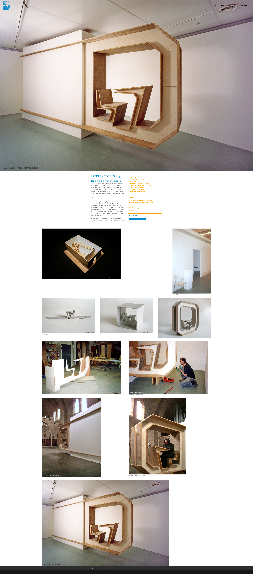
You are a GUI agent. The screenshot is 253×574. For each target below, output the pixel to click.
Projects (216, 5)
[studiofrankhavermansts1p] (105, 566)
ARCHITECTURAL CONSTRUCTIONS (137, 219)
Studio (228, 5)
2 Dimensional (244, 5)
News (222, 5)
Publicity (235, 5)
